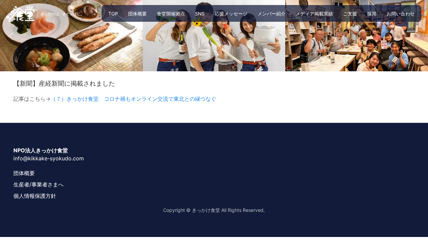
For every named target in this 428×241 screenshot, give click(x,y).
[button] (10, 36)
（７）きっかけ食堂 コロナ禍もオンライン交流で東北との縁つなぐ (133, 98)
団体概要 (137, 13)
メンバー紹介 (271, 13)
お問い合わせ (401, 13)
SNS (200, 13)
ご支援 (350, 13)
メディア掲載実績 (314, 13)
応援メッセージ (231, 13)
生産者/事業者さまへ (38, 184)
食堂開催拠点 (171, 13)
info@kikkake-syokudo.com (48, 158)
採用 (372, 13)
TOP (113, 13)
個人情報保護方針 (34, 195)
